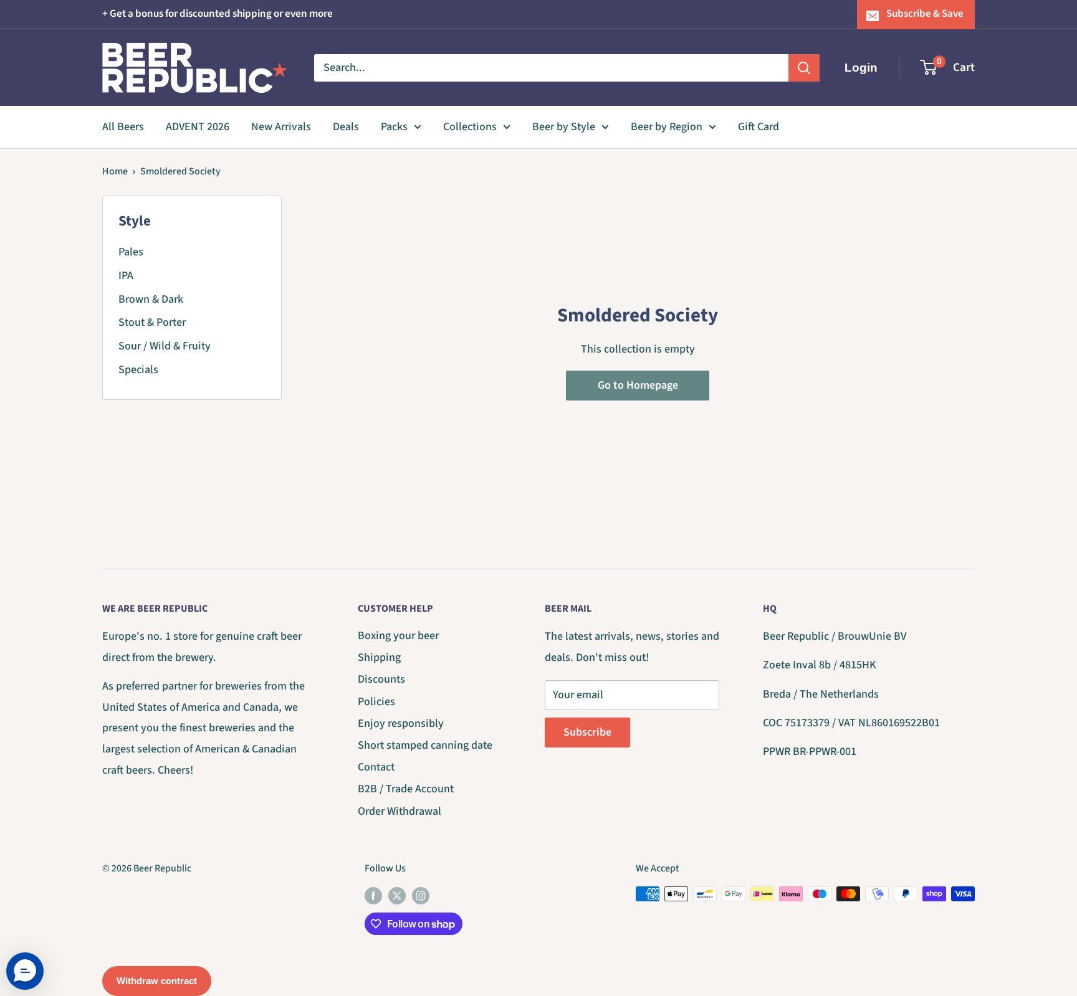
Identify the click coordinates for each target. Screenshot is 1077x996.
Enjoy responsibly (401, 723)
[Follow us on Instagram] (420, 895)
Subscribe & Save (925, 13)
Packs (394, 127)
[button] (25, 971)
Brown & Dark (150, 299)
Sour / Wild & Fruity (164, 346)
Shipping (379, 657)
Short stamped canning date (425, 745)
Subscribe (587, 732)
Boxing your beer (398, 635)
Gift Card (758, 127)
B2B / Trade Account (406, 789)
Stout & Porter (152, 322)
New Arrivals (281, 127)
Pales (130, 252)
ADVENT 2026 (197, 127)
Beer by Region (666, 127)
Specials (138, 369)
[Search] (804, 67)
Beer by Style (563, 127)
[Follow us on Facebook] (373, 895)
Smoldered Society (180, 171)
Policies (376, 701)
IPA (125, 275)
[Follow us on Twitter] (397, 895)
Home (115, 171)
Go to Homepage (638, 385)
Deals (346, 127)
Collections (470, 127)
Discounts (381, 679)
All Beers (123, 127)
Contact (376, 767)
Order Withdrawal (399, 811)
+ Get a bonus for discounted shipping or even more (217, 13)
